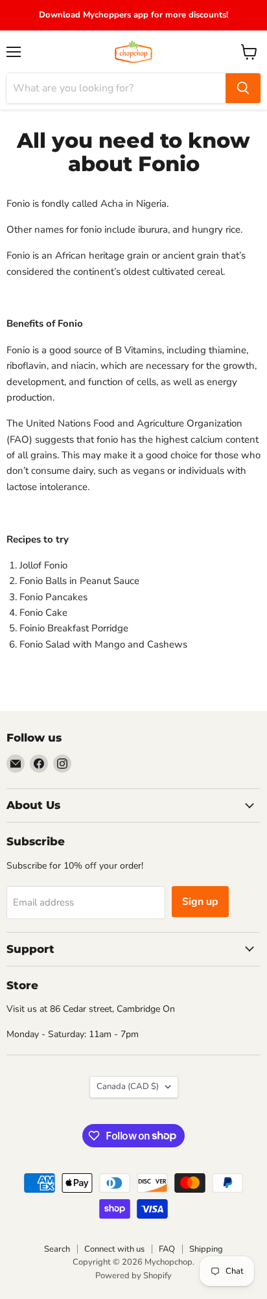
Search (57, 1249)
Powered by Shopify (133, 1275)
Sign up (200, 902)
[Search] (243, 88)
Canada (128, 1086)
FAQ (167, 1249)
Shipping (206, 1249)
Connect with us (114, 1249)
